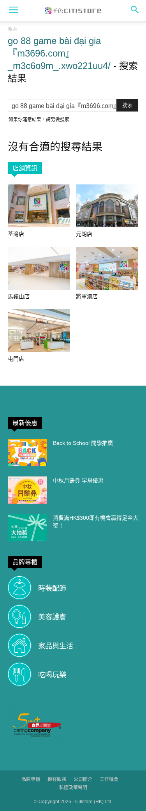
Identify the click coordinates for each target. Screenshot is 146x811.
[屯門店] (39, 330)
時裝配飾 (52, 588)
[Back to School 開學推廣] (27, 452)
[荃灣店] (39, 205)
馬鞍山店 (19, 296)
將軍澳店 (87, 296)
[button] (135, 10)
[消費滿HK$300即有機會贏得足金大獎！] (27, 527)
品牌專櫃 (30, 779)
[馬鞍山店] (39, 268)
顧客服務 (56, 779)
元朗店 (84, 234)
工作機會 (109, 779)
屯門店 (16, 359)
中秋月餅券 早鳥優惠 (78, 480)
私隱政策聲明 (73, 787)
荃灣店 (16, 234)
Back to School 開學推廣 (83, 443)
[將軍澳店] (107, 268)
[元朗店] (107, 205)
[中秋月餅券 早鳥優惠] (27, 490)
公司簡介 (83, 779)
